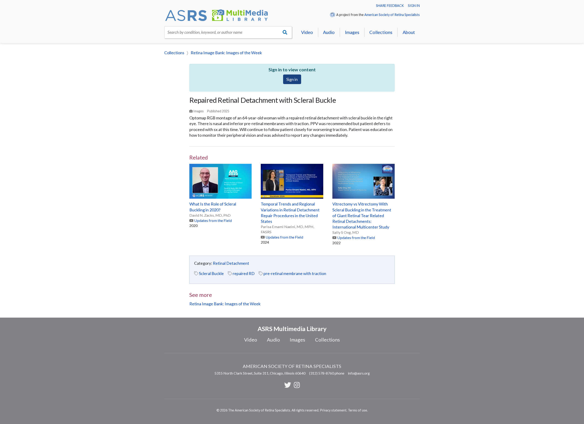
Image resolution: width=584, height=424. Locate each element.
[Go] (285, 32)
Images (352, 32)
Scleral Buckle (211, 273)
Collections (380, 32)
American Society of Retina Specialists (392, 15)
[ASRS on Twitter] (287, 385)
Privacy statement (333, 410)
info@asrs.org (359, 373)
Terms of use (357, 410)
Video (307, 32)
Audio (329, 32)
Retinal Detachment (231, 263)
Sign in (414, 6)
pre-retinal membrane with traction (294, 273)
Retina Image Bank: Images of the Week (226, 52)
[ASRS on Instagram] (297, 385)
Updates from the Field (213, 220)
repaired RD (244, 273)
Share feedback (390, 6)
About (409, 32)
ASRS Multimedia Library (292, 328)
